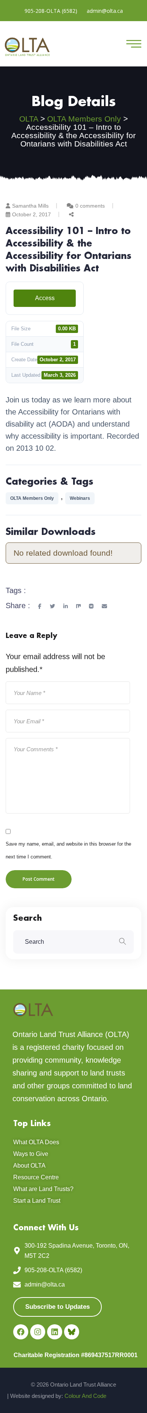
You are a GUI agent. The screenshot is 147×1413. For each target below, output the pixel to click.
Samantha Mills (30, 206)
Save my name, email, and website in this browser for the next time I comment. (68, 850)
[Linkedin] (54, 1331)
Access (45, 298)
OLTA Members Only (32, 498)
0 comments (90, 206)
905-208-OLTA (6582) (50, 10)
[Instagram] (37, 1331)
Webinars (80, 498)
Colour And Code (85, 1396)
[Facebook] (20, 1331)
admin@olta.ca (105, 10)
